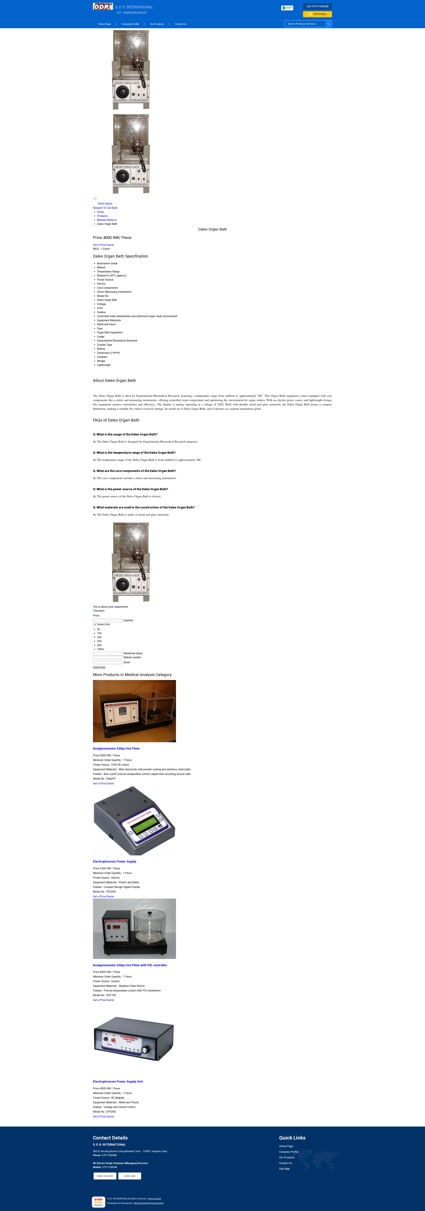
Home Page (104, 24)
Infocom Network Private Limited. (149, 1203)
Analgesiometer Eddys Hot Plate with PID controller (130, 965)
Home (100, 212)
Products (102, 216)
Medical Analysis (107, 220)
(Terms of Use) (154, 1199)
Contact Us (180, 24)
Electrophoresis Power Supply (114, 861)
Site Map (284, 1168)
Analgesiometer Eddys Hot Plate (116, 748)
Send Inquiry (319, 14)
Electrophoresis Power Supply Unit (118, 1081)
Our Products (157, 24)
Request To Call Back (105, 207)
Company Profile (130, 24)
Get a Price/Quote (103, 244)
